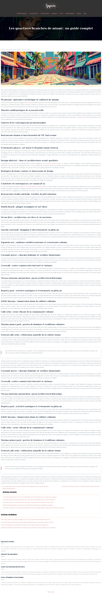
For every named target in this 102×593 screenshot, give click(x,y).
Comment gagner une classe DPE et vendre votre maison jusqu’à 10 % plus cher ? (25, 525)
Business (54, 13)
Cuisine (79, 13)
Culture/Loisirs (44, 13)
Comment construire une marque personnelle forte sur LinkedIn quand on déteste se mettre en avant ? (33, 508)
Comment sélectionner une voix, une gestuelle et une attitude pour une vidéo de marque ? (30, 497)
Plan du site (51, 592)
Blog (84, 13)
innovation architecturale (52, 163)
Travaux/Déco (33, 13)
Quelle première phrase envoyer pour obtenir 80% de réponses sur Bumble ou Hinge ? (28, 505)
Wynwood (27, 102)
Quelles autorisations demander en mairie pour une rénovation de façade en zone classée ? (28, 527)
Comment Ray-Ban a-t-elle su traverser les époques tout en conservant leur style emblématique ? (25, 487)
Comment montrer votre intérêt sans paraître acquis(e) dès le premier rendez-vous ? (28, 502)
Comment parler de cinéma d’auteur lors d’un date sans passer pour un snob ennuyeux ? (29, 500)
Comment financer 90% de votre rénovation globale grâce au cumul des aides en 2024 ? (27, 522)
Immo (61, 13)
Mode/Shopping (22, 13)
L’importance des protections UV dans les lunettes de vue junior (81, 486)
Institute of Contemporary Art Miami (31, 186)
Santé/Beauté (70, 13)
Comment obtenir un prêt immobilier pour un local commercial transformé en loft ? (25, 519)
